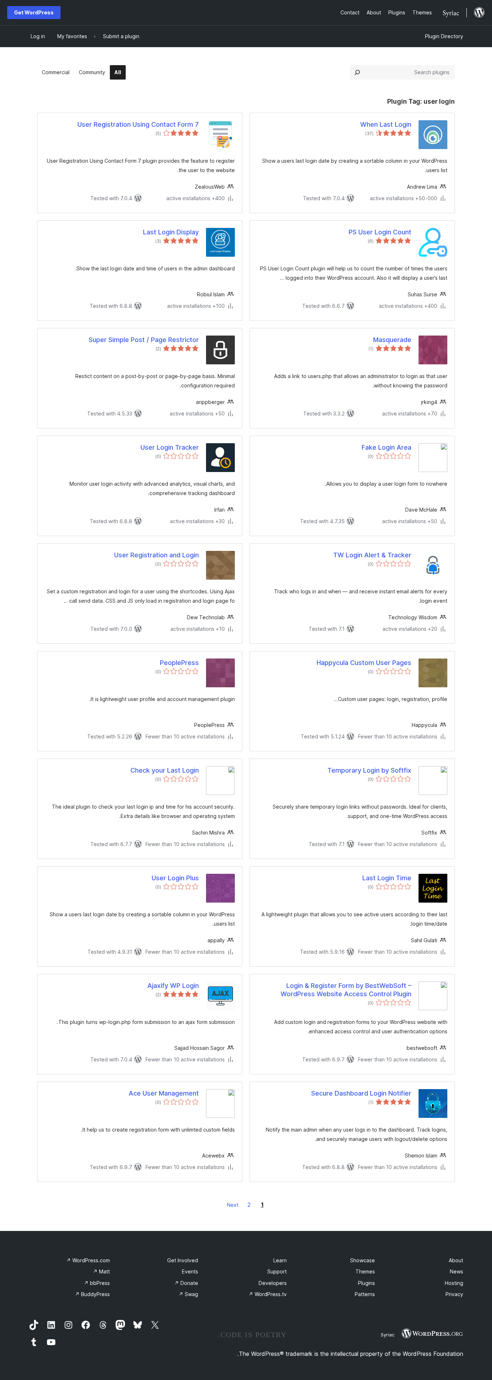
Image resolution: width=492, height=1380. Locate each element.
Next (232, 1205)
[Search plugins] (357, 72)
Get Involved (182, 1260)
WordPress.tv (268, 1294)
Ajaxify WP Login (173, 985)
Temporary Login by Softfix (369, 770)
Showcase (362, 1260)
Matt (101, 1271)
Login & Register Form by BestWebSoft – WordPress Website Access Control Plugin (346, 990)
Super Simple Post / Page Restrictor (144, 339)
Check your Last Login (164, 770)
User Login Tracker (169, 447)
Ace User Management (164, 1093)
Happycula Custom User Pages (364, 662)
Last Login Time (386, 878)
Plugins (366, 1283)
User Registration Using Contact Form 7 (138, 124)
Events (190, 1271)
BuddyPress (92, 1294)
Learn (280, 1260)
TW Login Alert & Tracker (372, 555)
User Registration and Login (156, 555)
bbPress (97, 1283)
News (456, 1271)
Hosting (454, 1283)
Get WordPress (34, 12)
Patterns (365, 1294)
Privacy (454, 1294)
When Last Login (385, 124)
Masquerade (392, 339)
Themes (365, 1271)
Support (277, 1271)
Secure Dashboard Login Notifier (361, 1093)
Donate (186, 1283)
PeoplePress (179, 662)
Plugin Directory (444, 36)
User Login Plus (175, 878)
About (456, 1260)
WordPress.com (88, 1260)
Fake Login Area (386, 447)
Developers (273, 1283)
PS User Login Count (380, 232)
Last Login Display (171, 232)
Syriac (387, 1335)
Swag (188, 1294)
